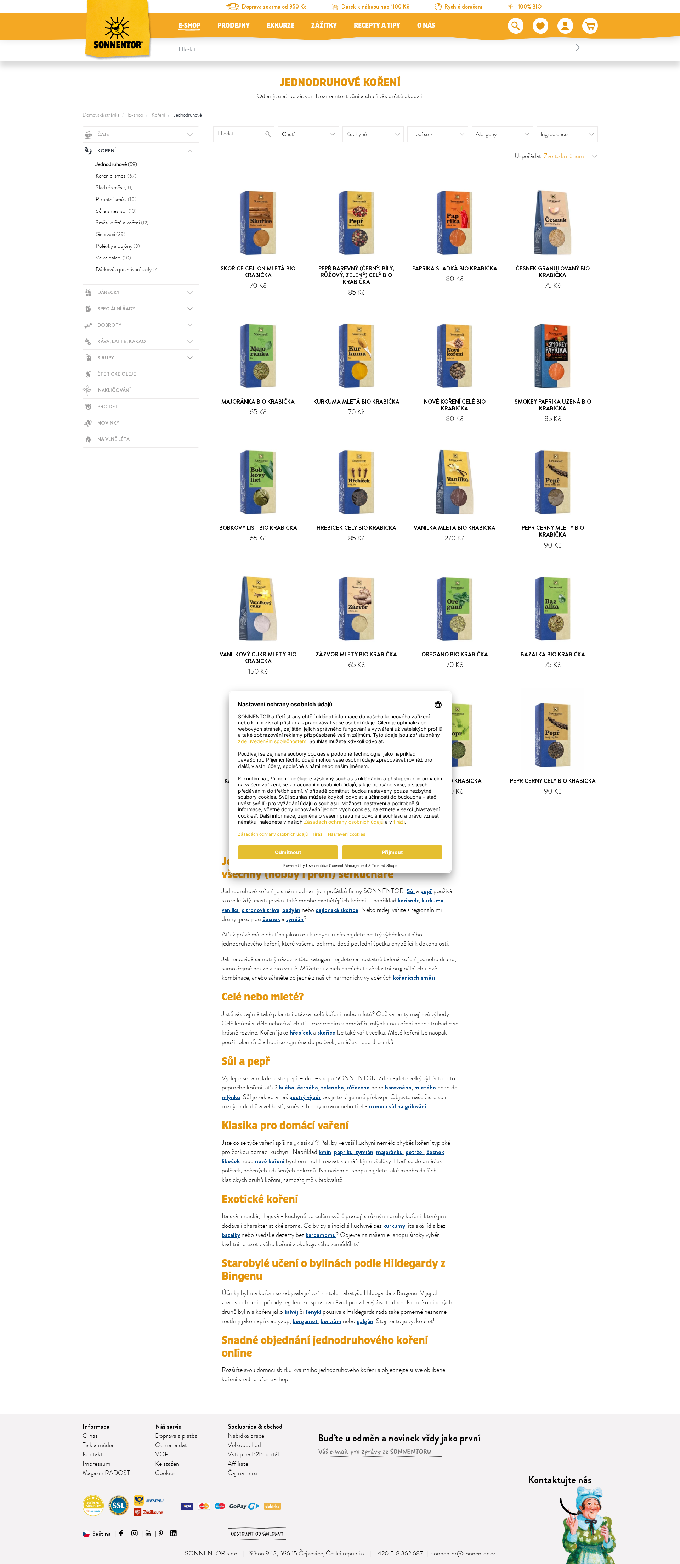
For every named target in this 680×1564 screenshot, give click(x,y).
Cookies (165, 1473)
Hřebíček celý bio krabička (356, 528)
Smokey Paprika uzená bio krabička (553, 405)
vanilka (230, 910)
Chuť (288, 134)
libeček (231, 1161)
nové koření (269, 1161)
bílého (286, 1087)
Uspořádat (528, 156)
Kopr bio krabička (455, 781)
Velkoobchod (244, 1445)
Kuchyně (356, 134)
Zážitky (324, 25)
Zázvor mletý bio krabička (356, 654)
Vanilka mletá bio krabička (454, 528)
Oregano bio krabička (454, 654)
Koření (158, 115)
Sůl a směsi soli (116, 211)
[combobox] (380, 47)
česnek (271, 919)
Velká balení (113, 258)
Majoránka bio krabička (258, 402)
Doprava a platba (176, 1436)
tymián (295, 919)
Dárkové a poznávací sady (127, 269)
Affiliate (238, 1464)
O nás (426, 25)
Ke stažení (168, 1464)
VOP (162, 1454)
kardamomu (321, 1235)
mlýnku (231, 1097)
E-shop (189, 25)
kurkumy (394, 1225)
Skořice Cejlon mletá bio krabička (258, 271)
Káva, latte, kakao (121, 341)
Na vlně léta (113, 439)
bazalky (231, 1235)
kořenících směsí (414, 977)
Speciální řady (116, 308)
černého (307, 1087)
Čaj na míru (242, 1473)
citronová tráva (260, 910)
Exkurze (280, 25)
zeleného (332, 1087)
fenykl (313, 1311)
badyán (291, 910)
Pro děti (108, 406)
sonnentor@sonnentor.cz (463, 1553)
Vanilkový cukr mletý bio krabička (258, 657)
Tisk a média (98, 1445)
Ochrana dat (171, 1445)
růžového (358, 1087)
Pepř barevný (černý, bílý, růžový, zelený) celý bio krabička (356, 275)
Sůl (411, 891)
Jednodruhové (188, 115)
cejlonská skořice (337, 910)
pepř (426, 891)
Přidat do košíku (261, 297)
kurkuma (432, 900)
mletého (425, 1087)
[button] (97, 1533)
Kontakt (93, 1454)
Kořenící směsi (116, 176)
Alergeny (486, 134)
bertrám (331, 1321)
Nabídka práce (246, 1436)
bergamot (305, 1321)
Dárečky (108, 292)
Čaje (103, 134)
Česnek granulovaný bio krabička (553, 271)
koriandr (408, 900)
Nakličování (114, 390)
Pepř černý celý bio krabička (553, 781)
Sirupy (105, 357)
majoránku (389, 1152)
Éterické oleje (116, 373)
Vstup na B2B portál (253, 1454)
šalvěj (291, 1311)
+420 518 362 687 (398, 1553)
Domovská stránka (101, 115)
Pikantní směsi (116, 199)
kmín (325, 1152)
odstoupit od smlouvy (257, 1534)
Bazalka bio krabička (553, 654)
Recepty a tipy (377, 25)
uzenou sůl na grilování (397, 1106)
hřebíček (301, 1032)
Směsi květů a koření (122, 222)
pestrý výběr (305, 1097)
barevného (398, 1087)
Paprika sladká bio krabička (454, 268)
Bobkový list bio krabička (258, 528)
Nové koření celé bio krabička (455, 405)
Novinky (108, 422)
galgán (365, 1321)
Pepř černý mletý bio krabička (553, 531)
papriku (343, 1152)
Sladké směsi (114, 187)
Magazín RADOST (106, 1473)
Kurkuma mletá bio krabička (356, 402)
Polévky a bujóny (118, 246)
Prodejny (233, 25)
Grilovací (110, 234)
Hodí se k (422, 134)
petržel (415, 1152)
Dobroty (109, 325)
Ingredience (554, 134)
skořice (326, 1032)
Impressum (96, 1464)
